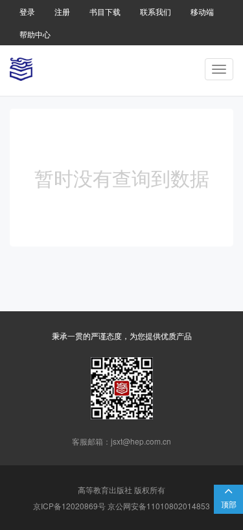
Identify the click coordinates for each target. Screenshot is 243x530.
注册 (62, 11)
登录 (27, 11)
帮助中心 (35, 33)
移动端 (202, 11)
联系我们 (155, 11)
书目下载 (105, 11)
